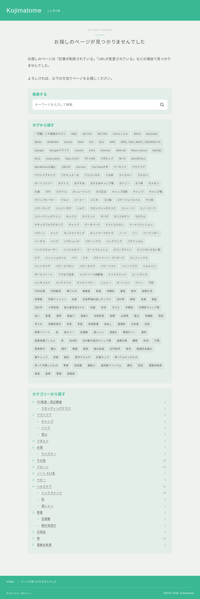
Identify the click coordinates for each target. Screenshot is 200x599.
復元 (136, 316)
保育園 (39, 299)
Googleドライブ (59, 150)
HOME (10, 581)
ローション (123, 282)
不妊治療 (40, 291)
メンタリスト (42, 282)
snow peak (53, 158)
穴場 (156, 340)
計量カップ (102, 357)
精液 (85, 349)
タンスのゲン (121, 216)
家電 (48, 316)
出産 (74, 299)
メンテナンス (63, 282)
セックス (71, 216)
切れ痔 (121, 299)
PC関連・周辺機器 (101, 401)
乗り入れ (72, 291)
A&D (74, 134)
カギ (48, 191)
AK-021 (87, 134)
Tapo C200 (72, 158)
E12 (101, 142)
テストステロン (115, 224)
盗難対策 (122, 340)
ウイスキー (125, 175)
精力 (53, 349)
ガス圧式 (101, 191)
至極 (55, 357)
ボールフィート (44, 274)
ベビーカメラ (87, 266)
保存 (133, 291)
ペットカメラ (42, 266)
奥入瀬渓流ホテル (74, 307)
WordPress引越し (45, 167)
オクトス (63, 183)
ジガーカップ (42, 208)
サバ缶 (150, 200)
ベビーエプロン (65, 266)
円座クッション (57, 299)
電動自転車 (155, 365)
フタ (85, 258)
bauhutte (152, 134)
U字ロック (107, 158)
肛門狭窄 (115, 349)
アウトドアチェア (45, 175)
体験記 (111, 291)
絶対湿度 (99, 349)
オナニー (124, 183)
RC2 (37, 158)
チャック (74, 224)
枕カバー (69, 332)
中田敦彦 (56, 291)
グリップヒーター (45, 200)
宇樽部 (129, 307)
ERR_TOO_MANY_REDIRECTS (141, 142)
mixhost (106, 150)
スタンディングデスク (103, 208)
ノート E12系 (101, 473)
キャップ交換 (120, 191)
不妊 (151, 282)
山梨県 (125, 316)
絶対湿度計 (103, 525)
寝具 (59, 316)
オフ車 (139, 183)
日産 (147, 324)
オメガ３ (154, 183)
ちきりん (140, 216)
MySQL (157, 150)
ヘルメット (149, 266)
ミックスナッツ (117, 274)
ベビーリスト (108, 266)
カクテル (61, 191)
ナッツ (54, 233)
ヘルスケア (101, 486)
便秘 (122, 291)
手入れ (39, 324)
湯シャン (99, 332)
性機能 (149, 316)
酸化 (129, 365)
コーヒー (79, 200)
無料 (143, 332)
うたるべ (143, 175)
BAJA (137, 134)
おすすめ (79, 183)
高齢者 (71, 373)
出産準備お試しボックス (97, 299)
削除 (132, 299)
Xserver (81, 167)
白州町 (73, 340)
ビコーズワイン (122, 249)
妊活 (103, 307)
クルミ (65, 200)
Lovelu (79, 150)
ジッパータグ (63, 208)
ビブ (37, 258)
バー (135, 233)
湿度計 (113, 332)
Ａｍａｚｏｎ (120, 134)
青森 (37, 373)
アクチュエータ (70, 175)
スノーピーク (148, 208)
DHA (81, 142)
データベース (92, 224)
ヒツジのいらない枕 (148, 249)
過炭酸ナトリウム (111, 365)
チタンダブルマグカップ (49, 224)
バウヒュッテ (71, 241)
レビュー (106, 282)
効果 (143, 299)
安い (37, 316)
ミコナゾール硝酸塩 (91, 274)
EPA (112, 142)
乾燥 (98, 291)
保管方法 (147, 291)
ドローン (40, 233)
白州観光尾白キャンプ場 (97, 340)
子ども (116, 307)
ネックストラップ (74, 233)
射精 (112, 316)
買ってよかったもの (126, 357)
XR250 (66, 167)
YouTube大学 (100, 167)
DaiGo (68, 142)
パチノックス (93, 241)
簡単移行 (40, 349)
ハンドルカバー (73, 249)
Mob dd (121, 150)
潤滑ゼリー (129, 332)
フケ (74, 258)
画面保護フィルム (45, 340)
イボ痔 (109, 175)
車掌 (66, 365)
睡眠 (135, 340)
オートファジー (44, 183)
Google (39, 150)
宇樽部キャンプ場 (149, 307)
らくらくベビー (86, 282)
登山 (103, 434)
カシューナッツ (81, 191)
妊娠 (93, 307)
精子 (64, 349)
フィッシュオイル (56, 258)
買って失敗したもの (46, 365)
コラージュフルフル (128, 200)
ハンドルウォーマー (46, 249)
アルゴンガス (92, 175)
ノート (123, 233)
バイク (55, 241)
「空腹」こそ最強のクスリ (50, 134)
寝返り (71, 316)
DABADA (53, 142)
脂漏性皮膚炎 (144, 349)
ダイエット (88, 216)
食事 (48, 373)
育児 (128, 349)
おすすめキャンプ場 (102, 183)
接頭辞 (122, 324)
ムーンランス (139, 274)
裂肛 (66, 357)
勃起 (154, 299)
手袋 (80, 324)
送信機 (78, 365)
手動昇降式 (54, 324)
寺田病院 (99, 316)
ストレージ (128, 208)
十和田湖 (53, 307)
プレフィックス (139, 258)
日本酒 (135, 324)
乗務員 (86, 291)
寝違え (84, 316)
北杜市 (39, 307)
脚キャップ (41, 357)
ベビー (101, 479)
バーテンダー (151, 233)
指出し (108, 324)
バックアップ (114, 241)
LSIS (92, 150)
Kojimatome (24, 10)
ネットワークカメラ (101, 233)
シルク (81, 208)
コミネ (94, 200)
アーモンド (120, 167)
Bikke (38, 142)
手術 (69, 324)
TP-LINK (90, 158)
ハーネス (40, 241)
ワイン (139, 282)
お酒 (37, 191)
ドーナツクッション (141, 224)
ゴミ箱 (108, 200)
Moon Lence (139, 150)
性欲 (160, 316)
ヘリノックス (129, 266)
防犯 (140, 365)
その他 (101, 460)
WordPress (138, 158)
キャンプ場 (155, 191)
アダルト (101, 440)
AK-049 (102, 134)
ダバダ (105, 216)
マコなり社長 (66, 274)
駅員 (59, 373)
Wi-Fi (122, 158)
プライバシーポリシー (19, 593)
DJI (91, 142)
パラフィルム (135, 241)
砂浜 (146, 340)
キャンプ (138, 191)
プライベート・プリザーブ (109, 258)
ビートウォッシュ (97, 249)
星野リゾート (42, 332)
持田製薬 (93, 324)
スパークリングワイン (48, 216)
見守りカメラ (82, 357)
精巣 (75, 349)
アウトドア (138, 167)
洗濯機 (84, 332)
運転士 (92, 365)
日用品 (101, 531)
